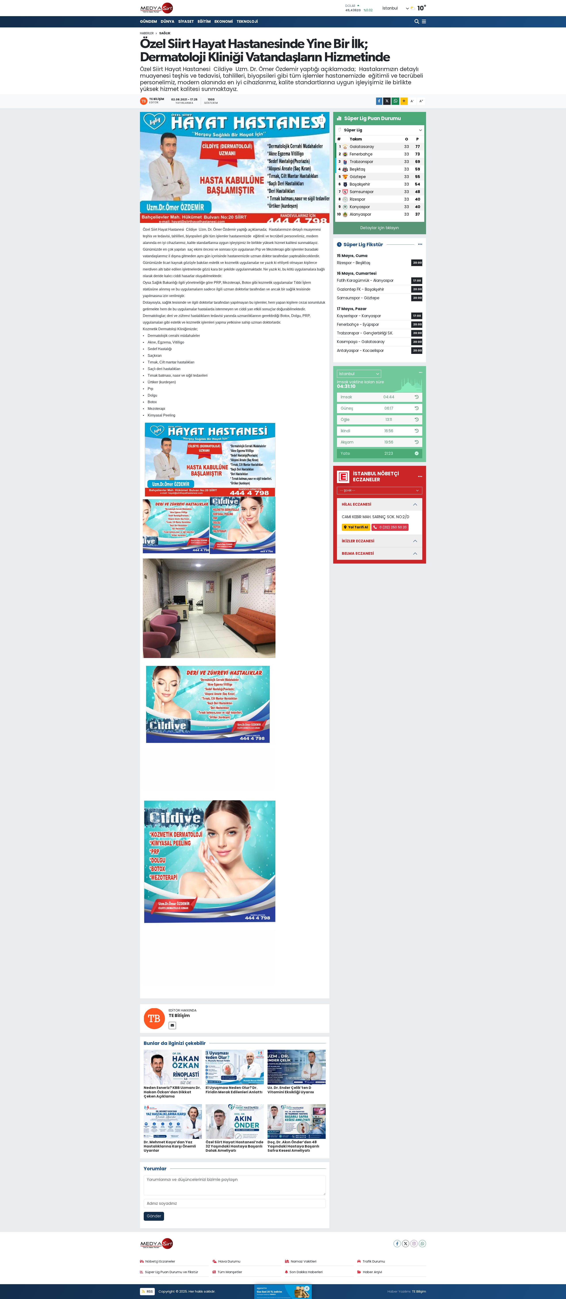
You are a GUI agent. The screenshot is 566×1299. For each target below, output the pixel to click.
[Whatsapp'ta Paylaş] (395, 101)
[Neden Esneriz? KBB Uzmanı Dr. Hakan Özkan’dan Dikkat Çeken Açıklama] (173, 1067)
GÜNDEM (148, 21)
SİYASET (186, 21)
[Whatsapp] (422, 1243)
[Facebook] (397, 1243)
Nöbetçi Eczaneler (160, 1261)
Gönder (154, 1216)
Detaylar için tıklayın (379, 227)
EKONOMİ (223, 21)
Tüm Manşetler (230, 1272)
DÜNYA (167, 21)
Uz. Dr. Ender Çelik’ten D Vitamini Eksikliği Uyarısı (291, 1089)
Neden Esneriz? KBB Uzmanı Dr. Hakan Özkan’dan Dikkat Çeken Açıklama (172, 1092)
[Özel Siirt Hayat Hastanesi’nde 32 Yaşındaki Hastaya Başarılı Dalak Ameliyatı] (235, 1121)
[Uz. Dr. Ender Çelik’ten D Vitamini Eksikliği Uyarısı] (297, 1067)
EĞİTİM (204, 21)
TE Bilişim (179, 1015)
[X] (405, 1243)
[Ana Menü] (423, 22)
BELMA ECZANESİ (358, 553)
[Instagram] (414, 1243)
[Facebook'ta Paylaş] (379, 101)
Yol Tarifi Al (358, 527)
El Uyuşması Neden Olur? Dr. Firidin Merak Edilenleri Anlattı (234, 1089)
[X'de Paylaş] (387, 101)
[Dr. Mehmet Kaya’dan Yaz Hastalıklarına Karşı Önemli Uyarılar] (173, 1121)
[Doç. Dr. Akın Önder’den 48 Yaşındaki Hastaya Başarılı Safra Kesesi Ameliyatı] (297, 1121)
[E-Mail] (172, 1025)
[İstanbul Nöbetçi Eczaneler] (420, 476)
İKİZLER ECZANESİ (358, 541)
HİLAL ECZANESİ (356, 504)
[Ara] (417, 22)
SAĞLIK (164, 33)
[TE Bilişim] (154, 1018)
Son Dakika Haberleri (306, 1272)
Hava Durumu (229, 1261)
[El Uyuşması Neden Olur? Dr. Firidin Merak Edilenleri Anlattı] (235, 1067)
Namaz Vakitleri (303, 1261)
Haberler (147, 33)
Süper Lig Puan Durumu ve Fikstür (171, 1272)
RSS (149, 1291)
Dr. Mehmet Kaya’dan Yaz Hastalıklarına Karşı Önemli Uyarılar (170, 1146)
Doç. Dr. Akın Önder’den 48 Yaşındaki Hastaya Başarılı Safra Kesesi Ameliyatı (293, 1146)
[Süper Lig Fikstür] (420, 244)
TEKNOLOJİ (247, 21)
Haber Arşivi (372, 1272)
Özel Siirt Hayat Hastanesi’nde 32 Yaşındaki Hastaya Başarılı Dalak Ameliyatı (234, 1146)
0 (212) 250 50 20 (393, 527)
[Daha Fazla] (404, 101)
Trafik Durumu (374, 1261)
